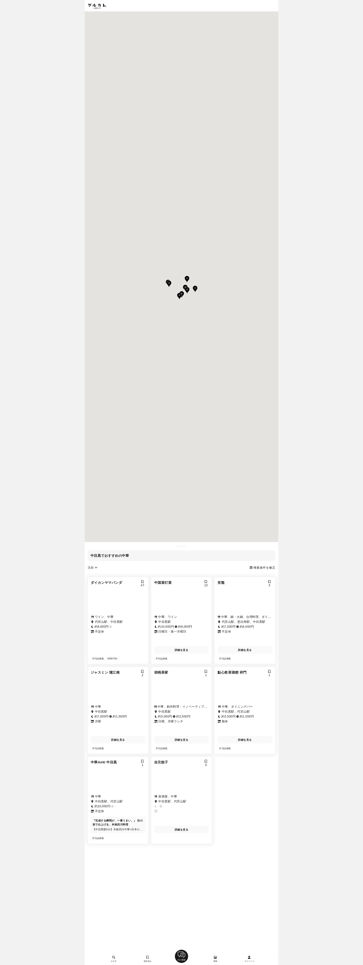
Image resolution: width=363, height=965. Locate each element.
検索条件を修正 (264, 567)
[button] (187, 279)
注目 (91, 567)
